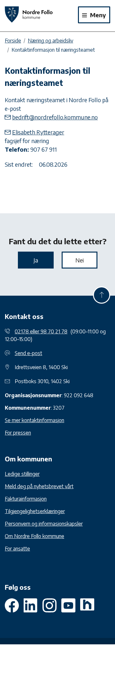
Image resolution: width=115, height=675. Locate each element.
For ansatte (17, 548)
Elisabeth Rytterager (38, 132)
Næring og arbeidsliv (50, 40)
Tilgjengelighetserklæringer (35, 511)
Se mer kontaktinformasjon (34, 420)
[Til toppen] (101, 295)
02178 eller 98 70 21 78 (41, 331)
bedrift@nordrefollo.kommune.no (55, 117)
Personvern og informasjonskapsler (44, 523)
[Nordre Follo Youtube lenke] (49, 605)
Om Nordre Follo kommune (34, 536)
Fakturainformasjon (26, 499)
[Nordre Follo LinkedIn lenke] (87, 605)
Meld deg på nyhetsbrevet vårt (39, 486)
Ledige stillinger (22, 474)
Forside (13, 40)
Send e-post (28, 353)
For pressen (18, 432)
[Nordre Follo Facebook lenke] (12, 605)
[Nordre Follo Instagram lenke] (68, 605)
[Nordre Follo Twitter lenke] (31, 605)
